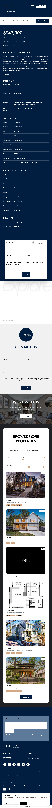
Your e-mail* (9, 249)
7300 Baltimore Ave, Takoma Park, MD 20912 (16, 502)
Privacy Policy (36, 270)
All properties (26, 697)
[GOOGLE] (14, 764)
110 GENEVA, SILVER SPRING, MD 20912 (15, 540)
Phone (28, 255)
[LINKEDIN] (18, 764)
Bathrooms (30, 458)
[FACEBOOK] (4, 764)
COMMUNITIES (40, 772)
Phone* (5, 366)
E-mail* (28, 359)
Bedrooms (9, 465)
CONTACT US (26, 416)
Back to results (9, 5)
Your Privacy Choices (26, 806)
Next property (42, 5)
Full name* (9, 255)
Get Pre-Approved (9, 46)
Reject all (7, 803)
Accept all (24, 803)
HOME (4, 772)
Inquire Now (26, 388)
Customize (15, 803)
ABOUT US (13, 772)
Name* (5, 359)
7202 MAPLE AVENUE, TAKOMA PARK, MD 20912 (16, 612)
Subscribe (9, 731)
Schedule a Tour (42, 21)
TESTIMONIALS (7, 775)
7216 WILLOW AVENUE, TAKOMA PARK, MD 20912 (17, 688)
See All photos (41, 7)
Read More (6, 74)
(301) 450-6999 (7, 757)
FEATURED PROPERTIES (26, 772)
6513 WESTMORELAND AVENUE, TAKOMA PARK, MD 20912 (19, 650)
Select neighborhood (32, 450)
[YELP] (23, 764)
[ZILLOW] (28, 764)
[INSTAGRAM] (9, 764)
